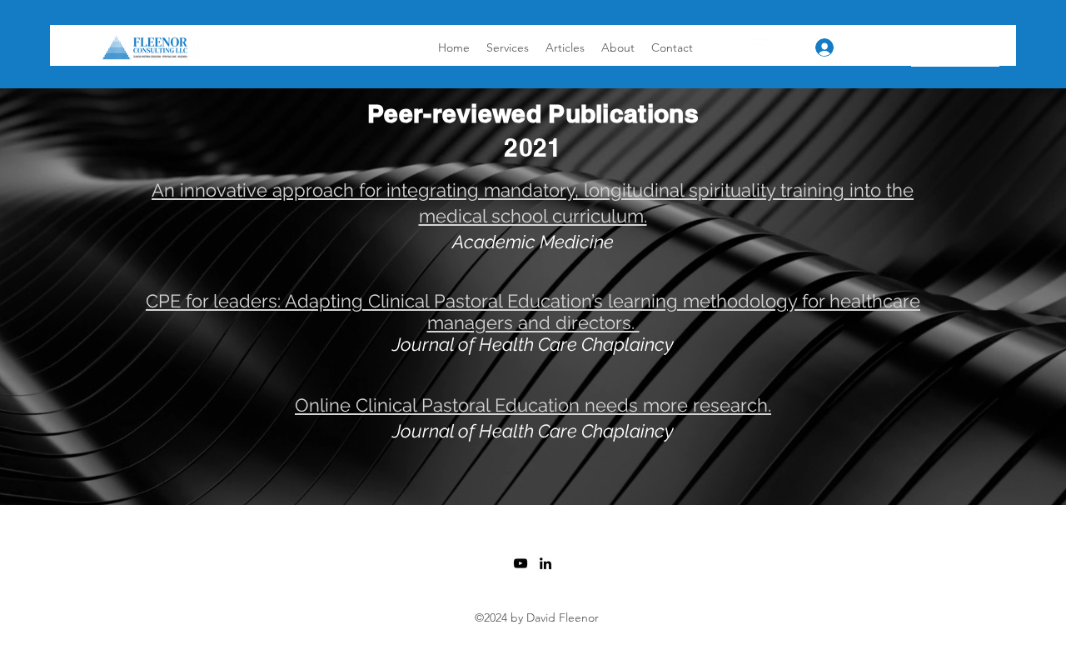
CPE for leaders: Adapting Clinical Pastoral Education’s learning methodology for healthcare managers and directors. (533, 311)
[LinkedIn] (784, 47)
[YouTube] (759, 47)
